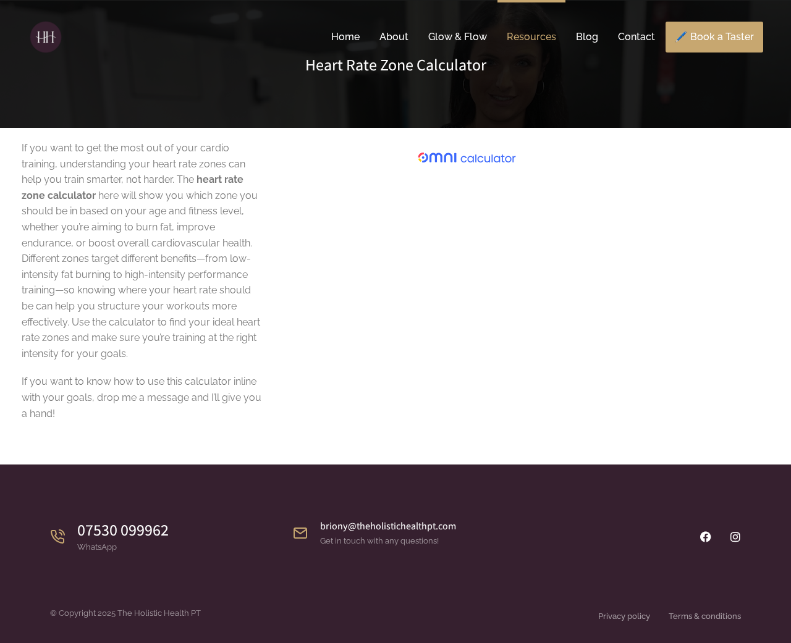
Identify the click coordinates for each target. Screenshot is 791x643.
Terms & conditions (705, 616)
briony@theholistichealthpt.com (388, 525)
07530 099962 (123, 529)
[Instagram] (735, 536)
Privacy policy (624, 616)
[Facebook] (705, 536)
